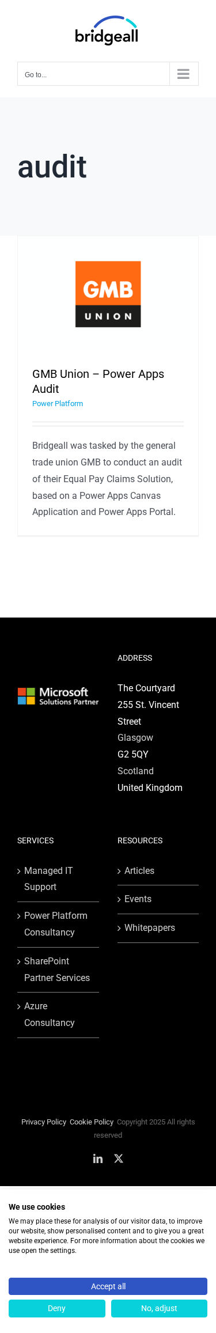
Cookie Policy (91, 1122)
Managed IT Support (48, 879)
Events (137, 898)
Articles (139, 870)
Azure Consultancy (49, 1014)
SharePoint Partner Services (57, 969)
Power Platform (57, 403)
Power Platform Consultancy (56, 924)
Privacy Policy (43, 1122)
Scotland (136, 771)
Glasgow (135, 737)
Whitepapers (149, 927)
